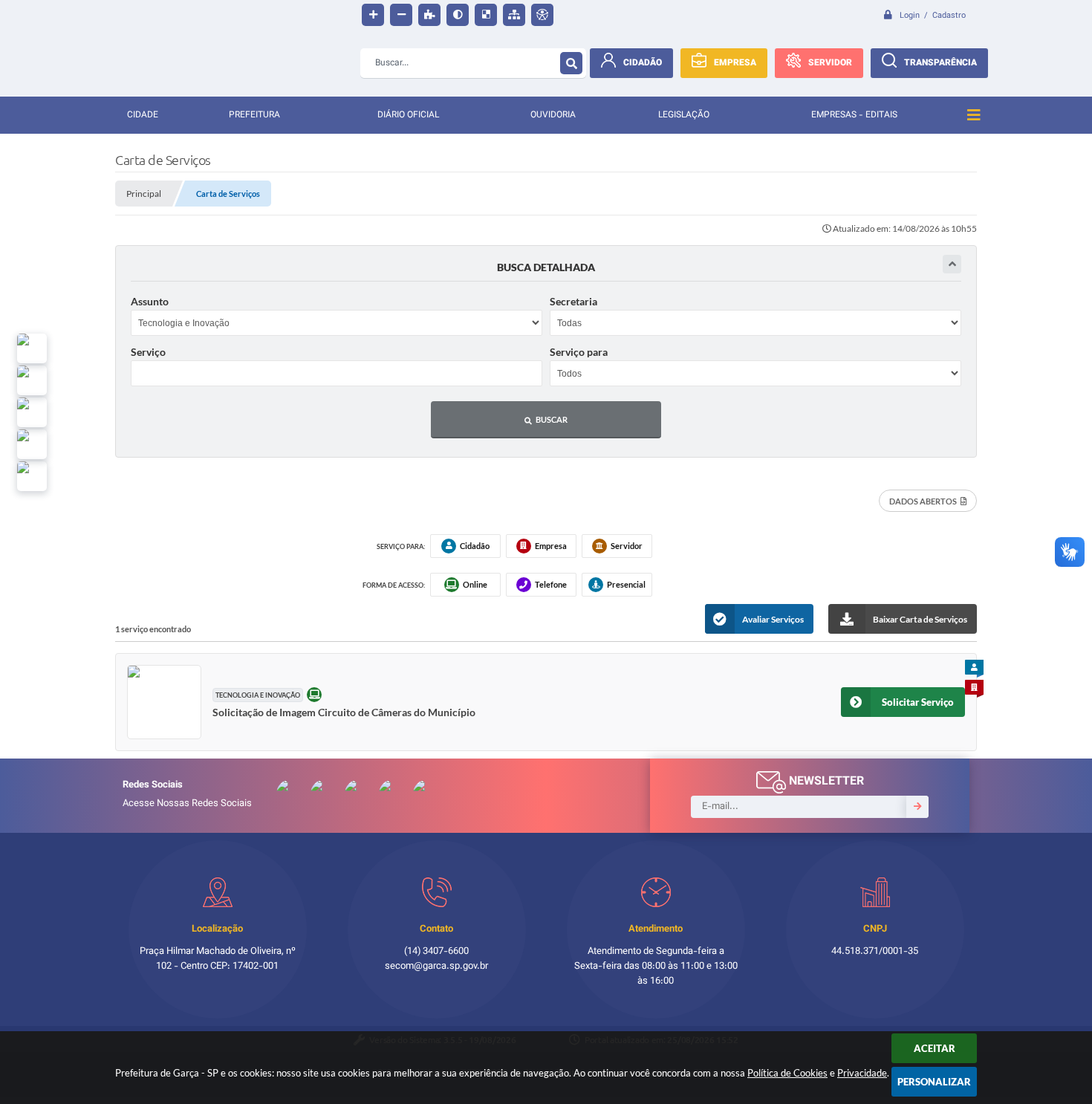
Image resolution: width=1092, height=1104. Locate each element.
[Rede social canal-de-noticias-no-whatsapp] (32, 380)
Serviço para (579, 351)
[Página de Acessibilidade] (542, 15)
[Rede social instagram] (32, 444)
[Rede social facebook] (32, 476)
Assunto (150, 301)
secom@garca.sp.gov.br (436, 966)
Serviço (148, 351)
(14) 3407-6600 (436, 951)
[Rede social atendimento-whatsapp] (32, 348)
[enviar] (917, 807)
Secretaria (573, 301)
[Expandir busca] (952, 264)
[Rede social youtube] (32, 412)
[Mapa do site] (514, 15)
